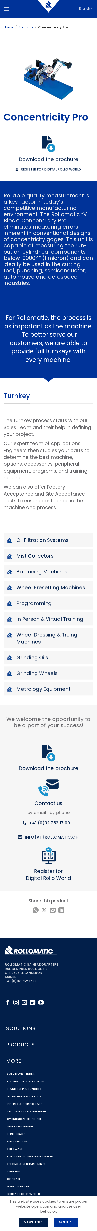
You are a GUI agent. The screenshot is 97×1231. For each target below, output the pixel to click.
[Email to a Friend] (53, 910)
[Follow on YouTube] (41, 1003)
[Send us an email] (24, 1003)
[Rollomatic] (48, 9)
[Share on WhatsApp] (36, 910)
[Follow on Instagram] (16, 1003)
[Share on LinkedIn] (61, 910)
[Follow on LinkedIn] (32, 1003)
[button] (7, 9)
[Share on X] (44, 910)
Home (9, 27)
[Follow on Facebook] (8, 1003)
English (84, 8)
